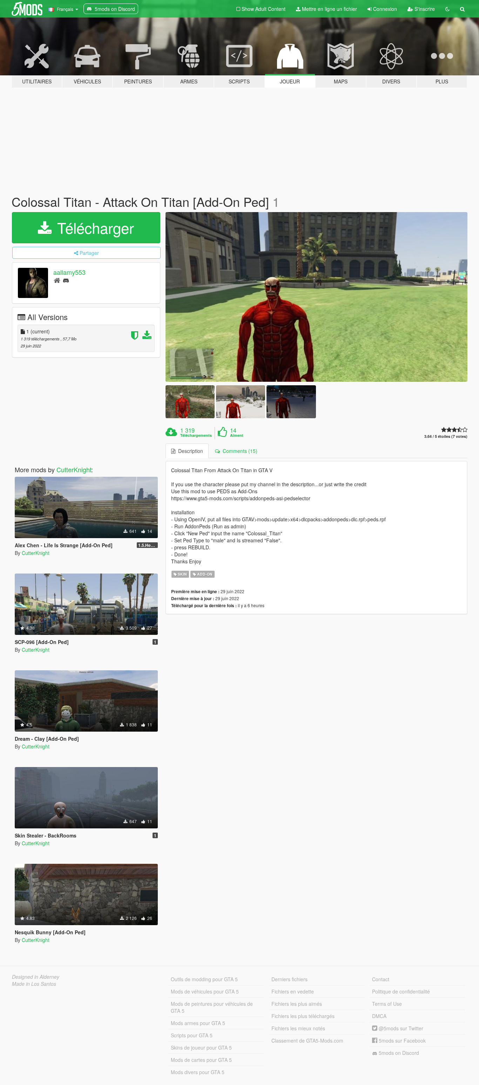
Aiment (236, 435)
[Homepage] (57, 280)
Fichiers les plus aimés (296, 1003)
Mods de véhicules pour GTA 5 (205, 991)
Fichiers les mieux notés (298, 1028)
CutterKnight (73, 469)
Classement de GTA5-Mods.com (307, 1040)
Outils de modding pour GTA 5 (204, 979)
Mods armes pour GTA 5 (198, 1022)
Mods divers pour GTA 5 (197, 1072)
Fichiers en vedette (292, 991)
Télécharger (93, 227)
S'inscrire (424, 8)
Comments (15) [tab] (238, 450)
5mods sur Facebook (401, 1040)
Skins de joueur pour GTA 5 (201, 1047)
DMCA (379, 1015)
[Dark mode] (447, 9)
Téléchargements (196, 435)
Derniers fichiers (289, 979)
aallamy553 (69, 272)
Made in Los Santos (34, 983)
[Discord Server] (66, 280)
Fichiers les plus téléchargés (303, 1015)
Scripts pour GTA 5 (191, 1035)
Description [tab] (189, 450)
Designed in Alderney (35, 976)
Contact (380, 979)
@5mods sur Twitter (400, 1028)
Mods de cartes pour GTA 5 (201, 1059)
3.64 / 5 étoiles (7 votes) (445, 436)
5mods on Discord (398, 1052)
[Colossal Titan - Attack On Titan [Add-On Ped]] (317, 297)
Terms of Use (387, 1003)
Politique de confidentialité (401, 991)
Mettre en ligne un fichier (329, 8)
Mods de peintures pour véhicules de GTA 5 (212, 1007)
